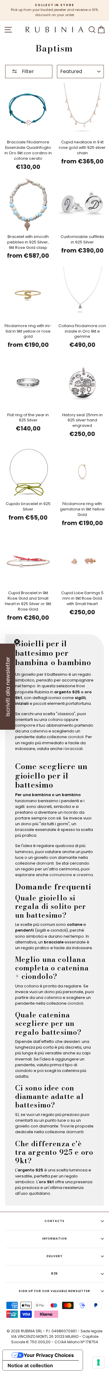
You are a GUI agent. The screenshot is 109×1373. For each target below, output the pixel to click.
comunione (60, 874)
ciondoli (76, 736)
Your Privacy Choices (49, 1355)
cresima (85, 874)
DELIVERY (54, 1256)
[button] (7, 687)
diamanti (45, 863)
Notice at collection (30, 1365)
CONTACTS (54, 1221)
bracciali (74, 748)
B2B (54, 1273)
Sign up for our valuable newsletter (54, 1291)
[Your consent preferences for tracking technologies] (98, 1362)
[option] (54, 10)
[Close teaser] (17, 642)
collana (55, 719)
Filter (27, 71)
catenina (39, 731)
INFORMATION (54, 1239)
